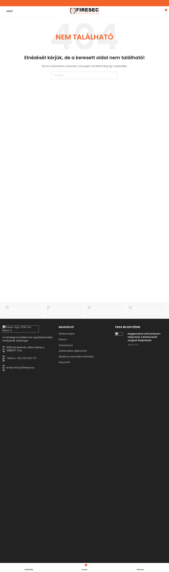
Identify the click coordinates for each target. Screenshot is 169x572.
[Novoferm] (105, 310)
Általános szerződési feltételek (76, 356)
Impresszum (66, 345)
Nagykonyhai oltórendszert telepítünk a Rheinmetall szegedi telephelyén (144, 337)
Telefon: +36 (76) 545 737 (21, 358)
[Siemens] (64, 310)
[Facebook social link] (82, 3)
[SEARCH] (114, 75)
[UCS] (23, 310)
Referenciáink (66, 333)
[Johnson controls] (146, 310)
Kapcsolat (64, 362)
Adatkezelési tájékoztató (73, 350)
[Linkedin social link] (86, 3)
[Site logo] (84, 11)
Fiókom (63, 339)
